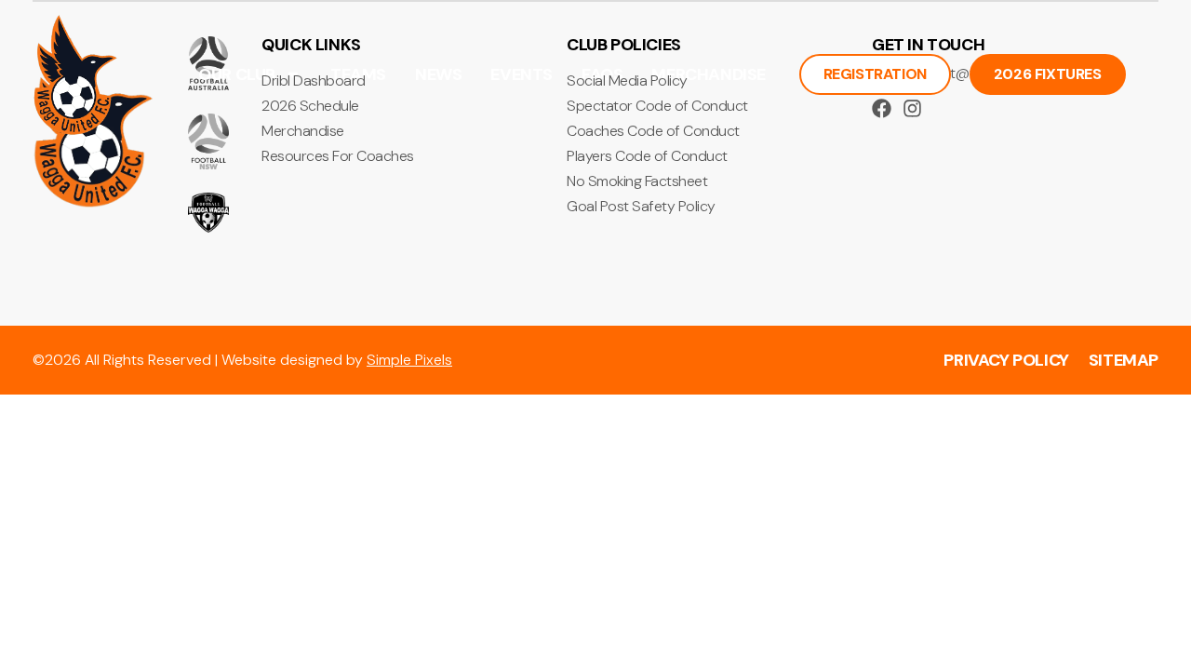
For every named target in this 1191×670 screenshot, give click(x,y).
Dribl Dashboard (313, 81)
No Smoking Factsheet (637, 181)
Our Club (236, 74)
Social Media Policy (627, 81)
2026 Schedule (310, 106)
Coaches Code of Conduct (653, 131)
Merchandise (302, 131)
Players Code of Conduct (647, 156)
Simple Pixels (409, 359)
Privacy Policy (1005, 360)
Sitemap (1123, 360)
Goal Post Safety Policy (641, 206)
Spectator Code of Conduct (657, 106)
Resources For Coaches (337, 156)
